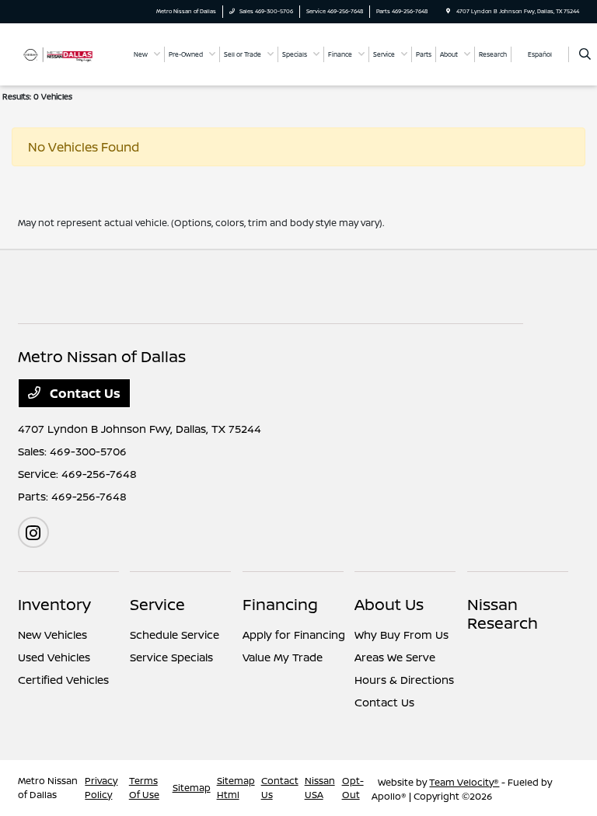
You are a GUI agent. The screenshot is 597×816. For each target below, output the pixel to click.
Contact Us (83, 393)
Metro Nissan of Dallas (48, 787)
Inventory (54, 604)
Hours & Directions (404, 679)
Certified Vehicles (63, 679)
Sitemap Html (236, 787)
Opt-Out (353, 787)
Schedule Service (174, 634)
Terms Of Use (144, 787)
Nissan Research (502, 613)
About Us (389, 604)
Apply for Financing (294, 634)
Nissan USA (320, 787)
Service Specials (171, 657)
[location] (448, 11)
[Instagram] (33, 532)
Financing (280, 604)
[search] (585, 54)
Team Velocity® (464, 782)
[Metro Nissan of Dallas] (60, 53)
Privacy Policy (101, 787)
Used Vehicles (54, 657)
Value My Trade (283, 657)
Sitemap (192, 787)
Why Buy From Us (401, 634)
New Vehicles (52, 634)
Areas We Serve (394, 657)
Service (157, 604)
